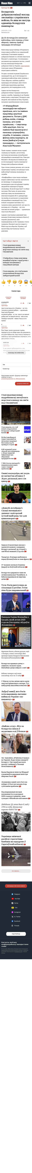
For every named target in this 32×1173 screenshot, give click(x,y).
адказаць (4, 305)
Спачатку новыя (8, 298)
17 (14, 625)
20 (27, 590)
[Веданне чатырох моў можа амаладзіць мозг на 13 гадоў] (16, 674)
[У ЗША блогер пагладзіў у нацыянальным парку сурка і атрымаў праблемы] (16, 466)
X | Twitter (17, 917)
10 (15, 776)
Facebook (17, 921)
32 (19, 809)
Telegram (17, 894)
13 (22, 675)
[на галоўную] (6, 3)
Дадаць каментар (23, 383)
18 (7, 579)
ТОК (16, 908)
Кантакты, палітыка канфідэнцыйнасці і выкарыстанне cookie (14, 944)
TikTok (16, 903)
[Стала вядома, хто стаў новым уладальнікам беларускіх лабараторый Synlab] (16, 430)
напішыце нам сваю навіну (16, 886)
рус (25, 3)
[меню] (30, 3)
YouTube (17, 899)
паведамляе (25, 66)
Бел (18, 3)
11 (13, 699)
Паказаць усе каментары (16, 352)
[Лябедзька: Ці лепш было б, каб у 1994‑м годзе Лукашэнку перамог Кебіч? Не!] (16, 817)
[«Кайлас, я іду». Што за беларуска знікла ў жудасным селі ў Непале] (16, 739)
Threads (16, 925)
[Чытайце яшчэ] (28, 241)
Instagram (17, 912)
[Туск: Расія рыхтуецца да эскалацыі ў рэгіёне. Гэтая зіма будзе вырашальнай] (16, 598)
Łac (28, 30)
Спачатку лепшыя (23, 298)
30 (19, 786)
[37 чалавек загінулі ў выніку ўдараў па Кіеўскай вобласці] (16, 566)
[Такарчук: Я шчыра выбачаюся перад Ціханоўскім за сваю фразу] (16, 558)
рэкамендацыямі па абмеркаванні (13, 379)
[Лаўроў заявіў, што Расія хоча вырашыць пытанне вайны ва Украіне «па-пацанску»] (16, 705)
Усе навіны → (16, 871)
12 (29, 798)
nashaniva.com (18, 951)
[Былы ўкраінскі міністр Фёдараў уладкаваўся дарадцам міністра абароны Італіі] (16, 774)
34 (30, 559)
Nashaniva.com (5, 32)
